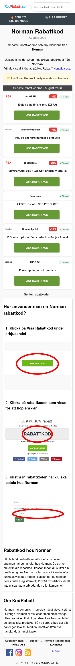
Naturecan (35, 196)
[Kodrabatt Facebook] (9, 652)
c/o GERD (30, 96)
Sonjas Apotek (30, 229)
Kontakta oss (62, 68)
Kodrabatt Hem (14, 640)
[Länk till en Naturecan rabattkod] (8, 196)
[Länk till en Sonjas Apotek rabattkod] (8, 229)
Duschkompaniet (30, 129)
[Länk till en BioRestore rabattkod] (8, 162)
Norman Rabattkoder (57, 640)
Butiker (33, 640)
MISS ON (35, 262)
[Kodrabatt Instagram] (19, 652)
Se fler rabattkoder (37, 294)
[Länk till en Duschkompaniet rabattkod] (8, 129)
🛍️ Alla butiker (56, 17)
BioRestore (30, 162)
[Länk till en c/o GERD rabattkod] (8, 96)
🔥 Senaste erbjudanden (18, 19)
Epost (56, 650)
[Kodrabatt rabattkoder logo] (15, 6)
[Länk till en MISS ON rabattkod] (8, 262)
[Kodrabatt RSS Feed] (28, 652)
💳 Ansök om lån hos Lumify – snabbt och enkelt (37, 78)
